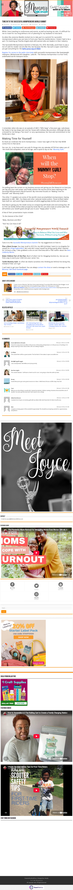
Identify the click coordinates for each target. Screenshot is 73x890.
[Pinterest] (36, 880)
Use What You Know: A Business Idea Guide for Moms (43, 287)
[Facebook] (32, 880)
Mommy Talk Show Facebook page (15, 269)
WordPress (34, 878)
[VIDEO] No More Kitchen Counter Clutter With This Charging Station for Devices (57, 324)
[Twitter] (34, 880)
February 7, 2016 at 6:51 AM (63, 388)
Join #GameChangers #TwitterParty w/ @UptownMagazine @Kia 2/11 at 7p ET (58, 301)
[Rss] (31, 880)
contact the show (44, 267)
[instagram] (42, 880)
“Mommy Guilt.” (58, 149)
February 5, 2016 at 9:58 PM (63, 361)
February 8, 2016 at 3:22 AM (63, 406)
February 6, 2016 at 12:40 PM (62, 370)
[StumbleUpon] (40, 880)
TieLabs (46, 878)
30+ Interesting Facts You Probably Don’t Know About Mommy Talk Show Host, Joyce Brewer (35, 325)
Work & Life (25, 24)
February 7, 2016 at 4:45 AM (63, 379)
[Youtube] (38, 880)
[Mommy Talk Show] (36, 8)
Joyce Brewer (6, 24)
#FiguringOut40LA (17, 248)
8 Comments (34, 24)
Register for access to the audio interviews (18, 52)
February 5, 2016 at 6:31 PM (63, 352)
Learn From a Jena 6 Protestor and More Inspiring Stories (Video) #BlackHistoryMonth (14, 300)
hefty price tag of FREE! (31, 49)
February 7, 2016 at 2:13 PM (63, 397)
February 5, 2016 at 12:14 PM (62, 342)
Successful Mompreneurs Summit (25, 243)
